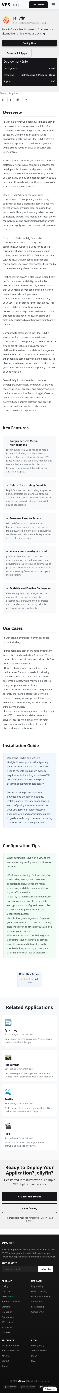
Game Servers (38, 1311)
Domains (6, 1306)
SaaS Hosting (37, 1306)
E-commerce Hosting (41, 1296)
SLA (33, 1361)
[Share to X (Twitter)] (3, 100)
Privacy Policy (37, 1345)
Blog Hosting (37, 1286)
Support (5, 1366)
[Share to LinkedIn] (18, 100)
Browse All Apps (17, 53)
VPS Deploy (7, 1311)
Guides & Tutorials (10, 1345)
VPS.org (21, 1381)
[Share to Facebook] (10, 100)
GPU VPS (8, 1296)
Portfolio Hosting (39, 1291)
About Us (6, 1355)
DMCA (34, 1355)
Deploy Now (29, 43)
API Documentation (11, 1350)
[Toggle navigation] (53, 4)
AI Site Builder (8, 1322)
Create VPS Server (29, 1196)
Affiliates (6, 1332)
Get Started (38, 4)
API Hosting (36, 1301)
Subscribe (46, 1269)
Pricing (5, 1286)
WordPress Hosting (11, 1301)
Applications (8, 1317)
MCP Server (7, 1327)
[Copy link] (25, 100)
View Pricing (29, 1208)
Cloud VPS (6, 1291)
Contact (5, 1361)
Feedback (51, 1389)
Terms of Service (39, 1350)
